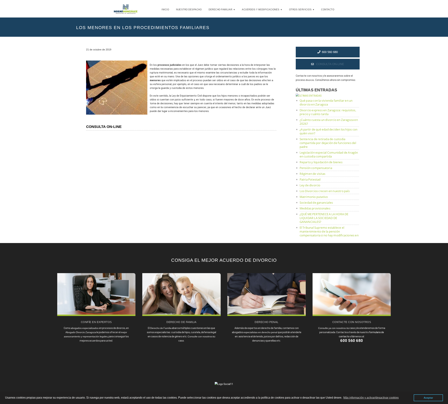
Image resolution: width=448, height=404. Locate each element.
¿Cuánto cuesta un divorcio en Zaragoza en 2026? (329, 122)
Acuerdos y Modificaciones (260, 9)
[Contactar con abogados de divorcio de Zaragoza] (352, 315)
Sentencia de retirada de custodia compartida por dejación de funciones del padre (328, 143)
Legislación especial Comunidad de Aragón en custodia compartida (329, 154)
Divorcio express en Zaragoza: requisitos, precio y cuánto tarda (328, 112)
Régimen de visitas (313, 174)
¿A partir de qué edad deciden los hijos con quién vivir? (329, 131)
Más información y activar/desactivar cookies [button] (371, 397)
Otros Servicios (300, 9)
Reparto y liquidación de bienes (321, 162)
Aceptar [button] (428, 397)
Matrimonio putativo (314, 197)
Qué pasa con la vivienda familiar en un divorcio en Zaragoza (326, 102)
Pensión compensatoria (316, 168)
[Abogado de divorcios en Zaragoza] (126, 13)
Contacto (327, 9)
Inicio (165, 9)
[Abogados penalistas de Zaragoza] (266, 315)
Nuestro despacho (189, 9)
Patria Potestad (310, 179)
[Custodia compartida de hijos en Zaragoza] (181, 315)
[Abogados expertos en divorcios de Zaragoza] (96, 315)
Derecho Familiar (220, 9)
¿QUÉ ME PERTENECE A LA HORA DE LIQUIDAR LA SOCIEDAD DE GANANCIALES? (324, 218)
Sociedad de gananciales (316, 203)
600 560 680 (330, 52)
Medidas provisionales (315, 208)
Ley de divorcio (310, 185)
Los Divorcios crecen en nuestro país (325, 191)
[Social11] (224, 383)
